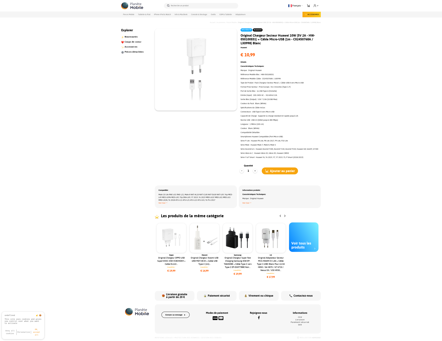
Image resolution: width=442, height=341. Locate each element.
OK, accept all (36, 332)
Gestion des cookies (211, 338)
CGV (300, 317)
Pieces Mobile (128, 14)
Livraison (300, 320)
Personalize (23, 332)
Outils (213, 14)
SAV (300, 325)
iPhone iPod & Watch (162, 14)
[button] (280, 170)
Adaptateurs (241, 14)
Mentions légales (164, 338)
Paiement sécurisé (300, 322)
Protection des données (186, 338)
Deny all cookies (10, 332)
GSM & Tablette (225, 14)
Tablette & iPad (144, 14)
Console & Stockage (199, 14)
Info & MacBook (181, 14)
